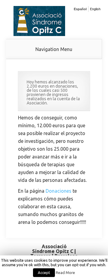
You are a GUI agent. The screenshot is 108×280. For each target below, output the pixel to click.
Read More (65, 272)
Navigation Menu (53, 49)
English (95, 9)
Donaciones (58, 191)
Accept (44, 272)
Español (80, 9)
